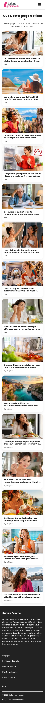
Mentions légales (10, 672)
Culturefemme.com (16, 695)
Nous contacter (9, 666)
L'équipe (6, 655)
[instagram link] (4, 686)
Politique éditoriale (10, 661)
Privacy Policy (8, 677)
